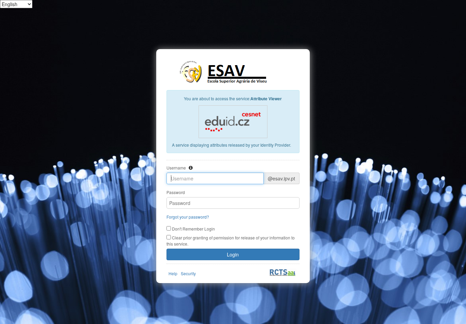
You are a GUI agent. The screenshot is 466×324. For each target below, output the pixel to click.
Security (188, 273)
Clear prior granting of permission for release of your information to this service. (230, 241)
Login (233, 254)
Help (173, 273)
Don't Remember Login (193, 229)
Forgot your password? (187, 217)
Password (175, 192)
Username (176, 168)
